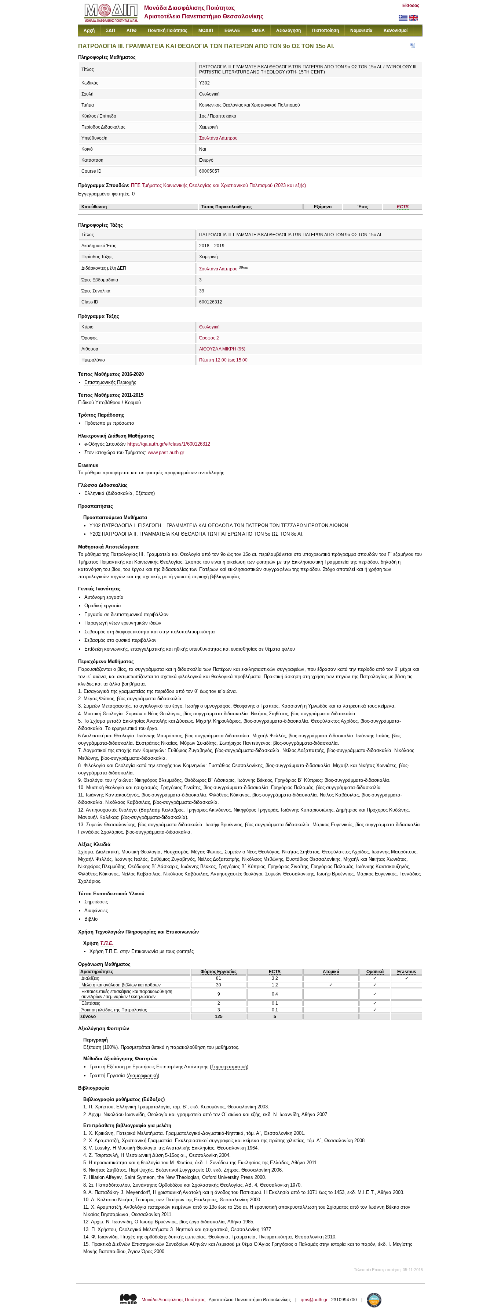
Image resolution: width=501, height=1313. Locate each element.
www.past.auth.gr (166, 452)
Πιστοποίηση (325, 30)
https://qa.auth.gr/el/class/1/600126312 (168, 444)
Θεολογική (209, 327)
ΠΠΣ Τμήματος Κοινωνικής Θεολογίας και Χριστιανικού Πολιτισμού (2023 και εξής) (218, 185)
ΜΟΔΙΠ (205, 30)
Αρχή (89, 30)
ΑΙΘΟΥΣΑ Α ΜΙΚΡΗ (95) (222, 349)
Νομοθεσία (361, 30)
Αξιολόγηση (288, 30)
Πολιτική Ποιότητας (167, 30)
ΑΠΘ (131, 30)
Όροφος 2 (209, 338)
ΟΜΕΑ (258, 30)
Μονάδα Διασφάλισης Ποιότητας (173, 1299)
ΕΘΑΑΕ (232, 30)
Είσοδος (410, 5)
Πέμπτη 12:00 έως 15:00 (223, 360)
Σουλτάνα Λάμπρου (218, 138)
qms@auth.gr (314, 1299)
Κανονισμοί (395, 30)
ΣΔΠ (110, 30)
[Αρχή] (111, 20)
